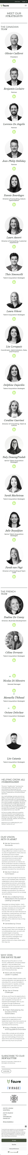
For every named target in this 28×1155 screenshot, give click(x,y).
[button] (26, 1126)
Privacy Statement (14, 1152)
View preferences (14, 1148)
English (23, 1)
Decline (14, 1144)
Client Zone (17, 1)
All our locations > (8, 1122)
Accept (14, 1140)
